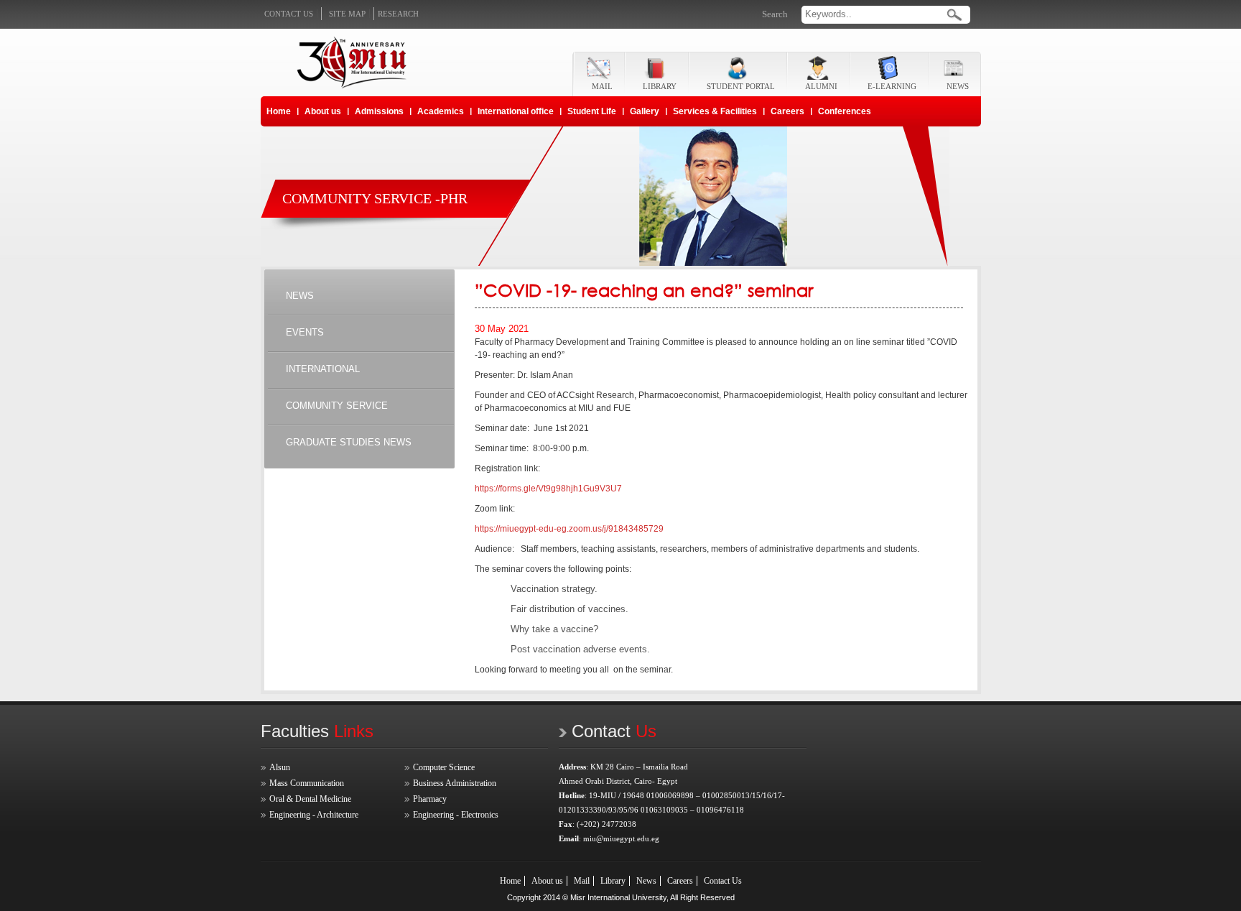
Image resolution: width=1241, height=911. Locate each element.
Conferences (844, 111)
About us (323, 111)
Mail (582, 881)
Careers (787, 111)
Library (613, 881)
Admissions (379, 111)
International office (516, 111)
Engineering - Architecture (313, 815)
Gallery (644, 111)
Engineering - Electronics (455, 815)
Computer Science (444, 767)
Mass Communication (306, 783)
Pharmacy (430, 799)
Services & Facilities (715, 111)
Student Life (591, 111)
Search (775, 14)
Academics (440, 111)
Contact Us (723, 881)
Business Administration (454, 783)
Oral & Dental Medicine (310, 799)
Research (398, 13)
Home (278, 111)
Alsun (279, 767)
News (646, 881)
